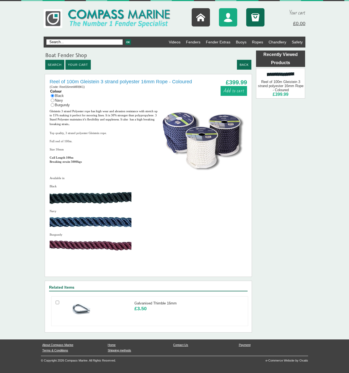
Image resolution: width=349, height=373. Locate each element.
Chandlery (277, 42)
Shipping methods (119, 350)
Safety (297, 42)
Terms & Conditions (55, 350)
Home (112, 345)
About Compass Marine (57, 345)
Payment (245, 345)
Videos (174, 42)
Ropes (257, 42)
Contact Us (180, 345)
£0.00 (299, 23)
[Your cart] (255, 17)
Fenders (193, 42)
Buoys (241, 42)
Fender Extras (218, 42)
